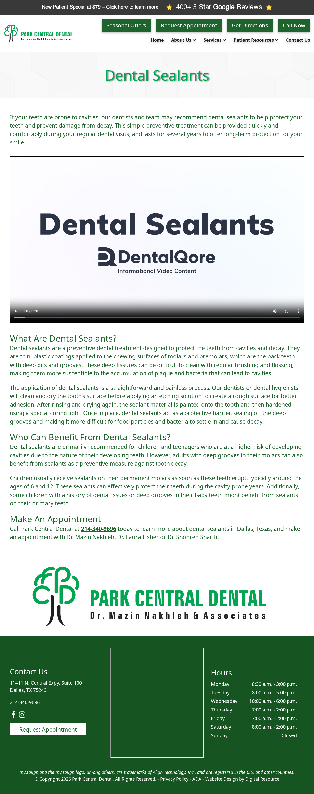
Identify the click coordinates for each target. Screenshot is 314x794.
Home (157, 40)
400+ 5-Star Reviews (219, 7)
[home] (41, 33)
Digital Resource (262, 779)
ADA (197, 779)
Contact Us (298, 40)
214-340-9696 (98, 529)
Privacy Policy (174, 779)
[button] (185, 40)
